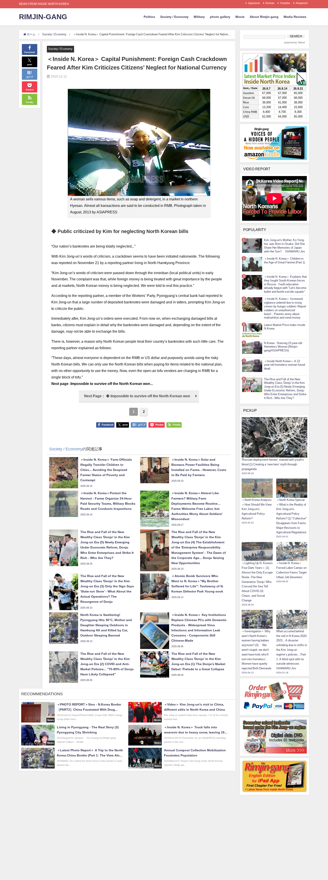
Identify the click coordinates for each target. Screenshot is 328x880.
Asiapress (302, 3)
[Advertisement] (274, 825)
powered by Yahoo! (294, 42)
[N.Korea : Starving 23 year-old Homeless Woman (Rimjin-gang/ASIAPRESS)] (252, 347)
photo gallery (220, 16)
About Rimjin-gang (264, 16)
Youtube (285, 3)
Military (199, 16)
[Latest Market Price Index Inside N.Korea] (252, 330)
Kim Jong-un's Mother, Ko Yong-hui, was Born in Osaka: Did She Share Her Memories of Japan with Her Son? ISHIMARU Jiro (284, 246)
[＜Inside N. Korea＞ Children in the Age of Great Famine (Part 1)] (252, 264)
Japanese (254, 3)
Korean (270, 3)
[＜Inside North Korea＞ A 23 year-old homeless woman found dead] (252, 366)
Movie (240, 16)
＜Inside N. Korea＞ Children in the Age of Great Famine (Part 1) (284, 260)
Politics (149, 16)
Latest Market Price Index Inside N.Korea (284, 326)
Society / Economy (174, 16)
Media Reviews (295, 16)
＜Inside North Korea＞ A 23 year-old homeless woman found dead (284, 365)
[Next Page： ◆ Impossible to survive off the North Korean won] (139, 401)
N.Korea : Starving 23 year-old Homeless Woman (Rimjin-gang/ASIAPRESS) (283, 347)
